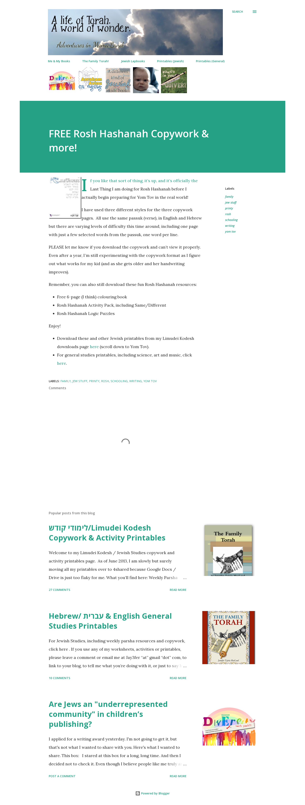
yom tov (230, 231)
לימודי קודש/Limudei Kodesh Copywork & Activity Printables (107, 533)
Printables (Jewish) (170, 61)
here (94, 346)
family (229, 197)
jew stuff (230, 202)
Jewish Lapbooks (133, 61)
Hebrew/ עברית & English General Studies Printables (110, 621)
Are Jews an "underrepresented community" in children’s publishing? (108, 714)
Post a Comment (62, 776)
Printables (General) (210, 61)
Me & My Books (59, 61)
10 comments (59, 678)
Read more (178, 590)
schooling (231, 220)
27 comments (59, 590)
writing (229, 226)
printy (229, 208)
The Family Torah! (95, 61)
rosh (228, 214)
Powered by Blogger (155, 793)
